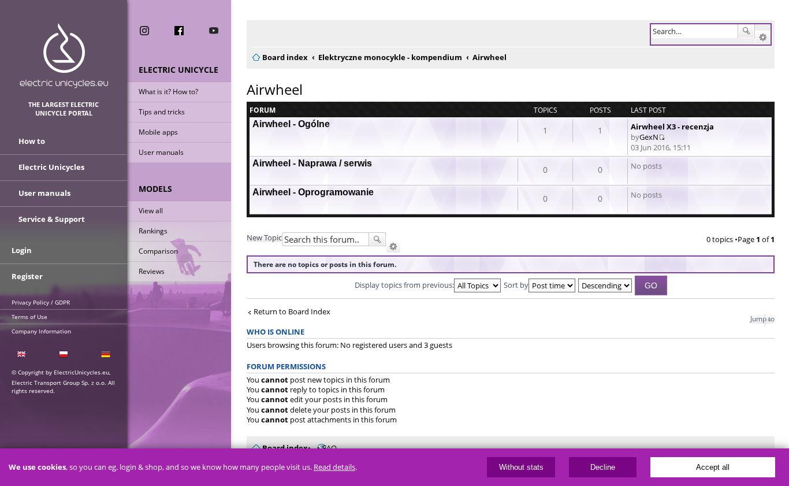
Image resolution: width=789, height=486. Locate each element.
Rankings (153, 231)
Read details (334, 467)
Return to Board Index (292, 312)
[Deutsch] (106, 354)
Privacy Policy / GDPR (41, 302)
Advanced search (763, 37)
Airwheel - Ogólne (291, 124)
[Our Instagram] (144, 30)
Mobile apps (158, 132)
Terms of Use (29, 317)
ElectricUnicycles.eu (64, 55)
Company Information (41, 331)
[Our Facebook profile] (179, 30)
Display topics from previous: (404, 285)
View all (151, 211)
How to (31, 141)
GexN (648, 137)
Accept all (713, 467)
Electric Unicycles (51, 167)
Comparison (158, 251)
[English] (21, 354)
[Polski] (63, 354)
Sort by (516, 285)
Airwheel (275, 89)
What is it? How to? (168, 92)
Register (27, 276)
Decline (602, 467)
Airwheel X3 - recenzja (672, 126)
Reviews (152, 271)
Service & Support (51, 219)
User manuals (161, 152)
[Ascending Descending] (605, 285)
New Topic (264, 237)
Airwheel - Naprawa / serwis (312, 163)
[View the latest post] (661, 137)
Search (746, 31)
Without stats (521, 467)
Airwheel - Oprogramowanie (313, 192)
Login (22, 250)
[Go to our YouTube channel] (213, 30)
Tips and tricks (162, 112)
